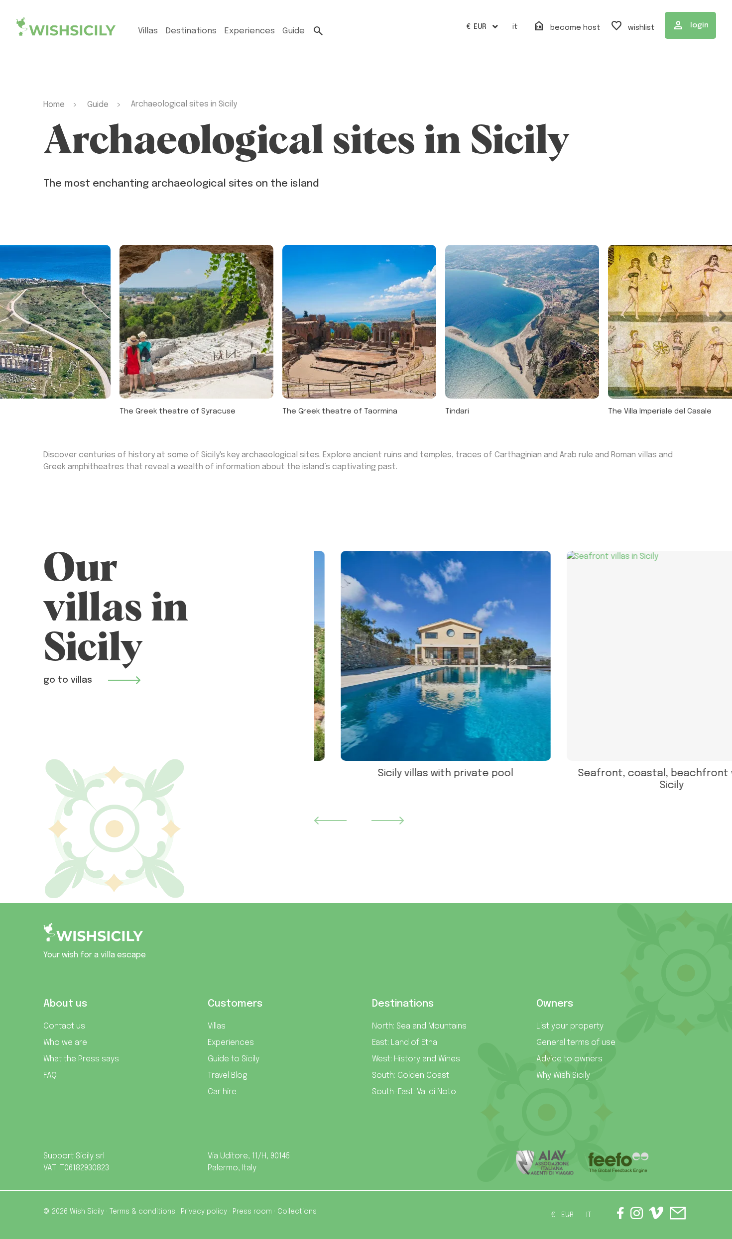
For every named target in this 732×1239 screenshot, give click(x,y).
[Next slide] (387, 821)
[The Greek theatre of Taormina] (359, 322)
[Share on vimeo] (656, 1216)
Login (690, 25)
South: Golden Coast (410, 1075)
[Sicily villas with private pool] (419, 656)
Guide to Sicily (233, 1059)
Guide (293, 31)
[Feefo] (618, 1162)
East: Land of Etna (404, 1042)
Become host (567, 26)
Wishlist (632, 26)
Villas (148, 31)
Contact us (64, 1026)
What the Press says (81, 1059)
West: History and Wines (416, 1059)
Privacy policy (204, 1211)
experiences (249, 31)
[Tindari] (522, 322)
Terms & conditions (142, 1211)
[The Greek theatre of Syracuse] (196, 322)
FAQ (50, 1075)
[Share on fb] (620, 1215)
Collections (297, 1211)
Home (54, 105)
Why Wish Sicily (563, 1075)
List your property (570, 1026)
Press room (252, 1211)
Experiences (231, 1042)
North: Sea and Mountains (419, 1026)
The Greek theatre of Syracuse (178, 411)
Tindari (457, 411)
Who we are (65, 1042)
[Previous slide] (330, 821)
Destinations (191, 31)
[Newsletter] (678, 1215)
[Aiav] (545, 1162)
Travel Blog (227, 1075)
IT (515, 27)
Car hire (222, 1092)
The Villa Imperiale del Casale (660, 411)
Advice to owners (569, 1059)
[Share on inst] (636, 1215)
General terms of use (575, 1042)
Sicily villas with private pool (419, 773)
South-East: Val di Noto (414, 1092)
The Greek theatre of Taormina (339, 411)
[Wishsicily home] (93, 936)
